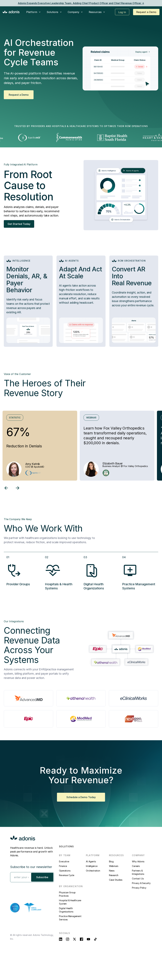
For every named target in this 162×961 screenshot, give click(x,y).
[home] (11, 11)
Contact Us (138, 878)
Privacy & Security (141, 883)
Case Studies (115, 879)
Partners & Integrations (138, 872)
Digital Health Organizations (66, 910)
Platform (31, 12)
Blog (111, 861)
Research (113, 875)
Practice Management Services (70, 918)
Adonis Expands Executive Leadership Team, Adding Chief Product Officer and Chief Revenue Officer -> (81, 3)
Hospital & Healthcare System (70, 902)
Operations (64, 870)
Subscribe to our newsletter (31, 867)
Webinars (113, 866)
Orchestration (93, 870)
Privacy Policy (139, 887)
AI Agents (91, 861)
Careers (136, 866)
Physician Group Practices (67, 894)
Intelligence (91, 866)
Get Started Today (19, 224)
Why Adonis (138, 861)
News (112, 870)
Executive (64, 861)
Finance (63, 866)
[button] (34, 12)
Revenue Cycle (66, 875)
